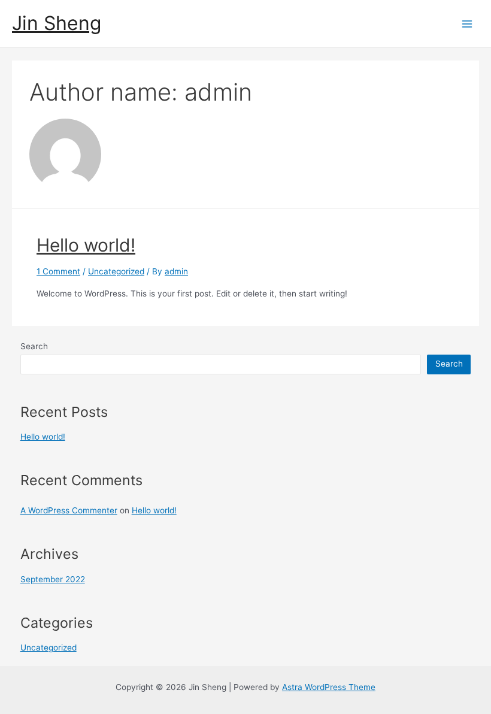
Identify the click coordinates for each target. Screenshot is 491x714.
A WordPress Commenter (68, 510)
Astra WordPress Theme (328, 687)
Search (34, 346)
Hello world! (86, 245)
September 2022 (52, 579)
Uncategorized (116, 271)
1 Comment (58, 271)
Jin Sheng (56, 23)
